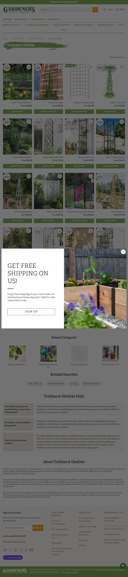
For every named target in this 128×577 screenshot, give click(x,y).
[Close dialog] (123, 252)
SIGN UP (31, 311)
